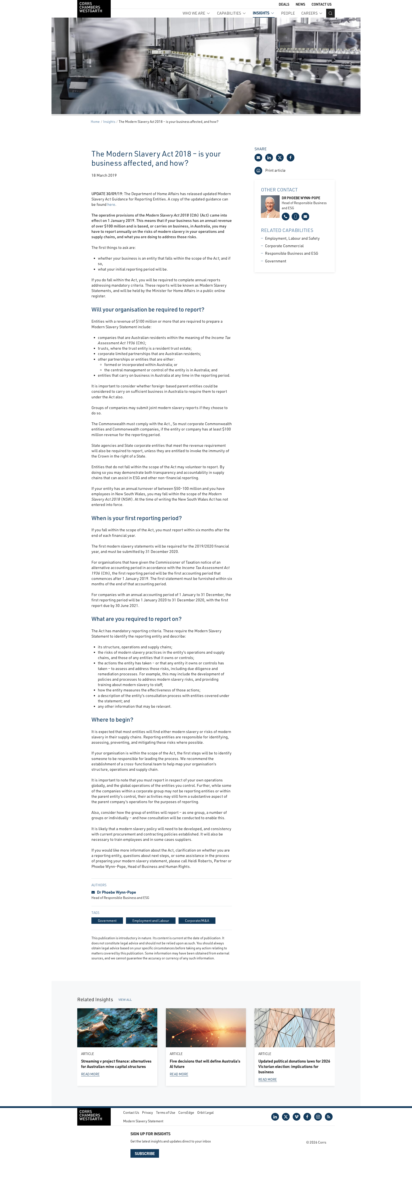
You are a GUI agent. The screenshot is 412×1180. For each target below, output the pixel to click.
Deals (284, 4)
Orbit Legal (205, 1112)
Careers (309, 13)
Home (95, 121)
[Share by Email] (258, 157)
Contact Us (322, 4)
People (288, 13)
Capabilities (229, 13)
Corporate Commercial (284, 245)
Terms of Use (165, 1112)
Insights (261, 12)
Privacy (147, 1112)
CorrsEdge (186, 1112)
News (300, 4)
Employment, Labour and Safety (292, 238)
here (110, 204)
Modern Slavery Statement (143, 1121)
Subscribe (145, 1153)
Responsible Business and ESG (291, 253)
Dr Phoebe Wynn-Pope (116, 892)
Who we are (194, 13)
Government (275, 260)
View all (125, 1000)
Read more (90, 1074)
